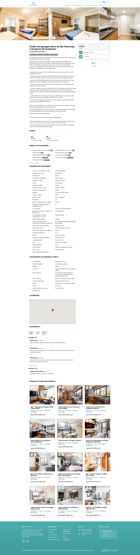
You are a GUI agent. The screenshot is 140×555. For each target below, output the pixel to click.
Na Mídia (51, 532)
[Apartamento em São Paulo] (42, 394)
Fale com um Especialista (66, 530)
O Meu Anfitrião (53, 529)
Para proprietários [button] (77, 5)
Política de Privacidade (66, 539)
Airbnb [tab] (31, 333)
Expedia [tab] (44, 333)
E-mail (94, 63)
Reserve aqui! (102, 5)
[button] (138, 25)
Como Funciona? (53, 537)
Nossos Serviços (53, 534)
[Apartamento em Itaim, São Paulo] (97, 428)
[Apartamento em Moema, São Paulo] (70, 428)
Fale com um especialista (91, 5)
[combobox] (96, 57)
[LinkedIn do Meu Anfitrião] (27, 541)
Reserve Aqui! (66, 533)
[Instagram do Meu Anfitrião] (23, 541)
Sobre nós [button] (67, 5)
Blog (109, 5)
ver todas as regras (34, 163)
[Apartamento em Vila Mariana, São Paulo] (97, 495)
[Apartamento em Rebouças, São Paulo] (70, 394)
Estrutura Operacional (54, 539)
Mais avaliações (33, 365)
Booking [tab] (38, 333)
